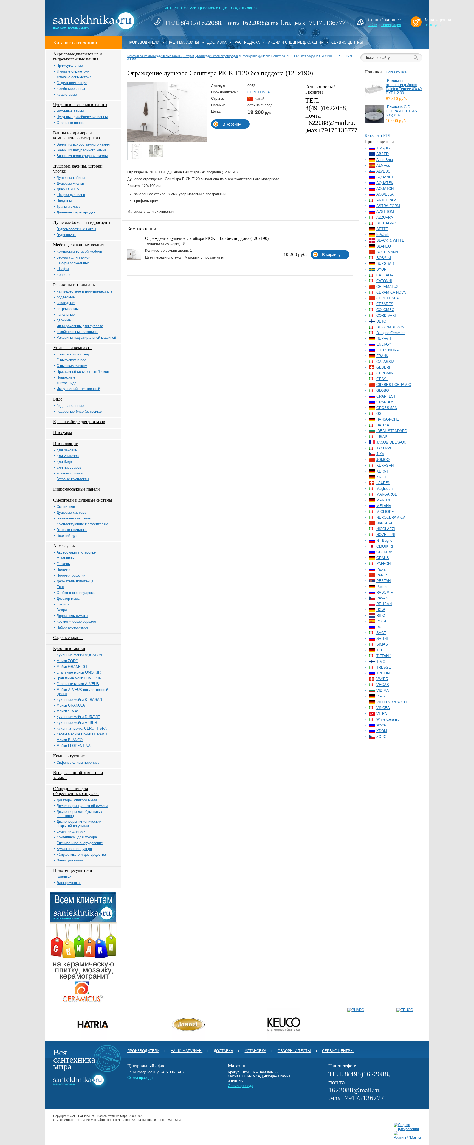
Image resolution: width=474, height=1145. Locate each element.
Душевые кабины (71, 178)
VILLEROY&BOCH (391, 702)
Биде (57, 399)
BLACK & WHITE (390, 240)
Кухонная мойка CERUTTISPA (82, 728)
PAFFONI (384, 564)
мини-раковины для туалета (80, 326)
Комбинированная (71, 89)
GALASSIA (385, 362)
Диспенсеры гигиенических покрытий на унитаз (79, 823)
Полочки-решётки (71, 575)
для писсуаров (69, 467)
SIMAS (382, 644)
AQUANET (385, 177)
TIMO (380, 662)
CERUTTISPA (258, 92)
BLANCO (383, 246)
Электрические (69, 883)
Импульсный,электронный (78, 389)
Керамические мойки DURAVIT (82, 734)
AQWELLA (385, 194)
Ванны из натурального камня (81, 150)
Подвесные (66, 377)
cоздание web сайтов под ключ (98, 1119)
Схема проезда (140, 1077)
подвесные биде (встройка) (79, 411)
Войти (372, 25)
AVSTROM (385, 212)
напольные (66, 314)
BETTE (382, 229)
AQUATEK (384, 183)
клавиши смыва (70, 473)
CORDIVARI (386, 315)
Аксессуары (64, 545)
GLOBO (382, 390)
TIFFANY (383, 656)
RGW (380, 610)
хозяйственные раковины (77, 332)
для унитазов (68, 456)
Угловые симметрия (73, 71)
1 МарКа (383, 148)
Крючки (63, 604)
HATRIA (382, 425)
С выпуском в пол (71, 360)
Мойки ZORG (67, 661)
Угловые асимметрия (74, 77)
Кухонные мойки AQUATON (79, 655)
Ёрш (60, 587)
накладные (66, 303)
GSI (379, 414)
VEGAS (382, 685)
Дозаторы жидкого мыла (77, 800)
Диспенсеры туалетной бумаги (82, 806)
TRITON (383, 673)
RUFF (381, 627)
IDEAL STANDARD (391, 431)
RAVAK (382, 598)
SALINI (382, 639)
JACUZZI (383, 448)
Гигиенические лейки (74, 518)
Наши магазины (183, 42)
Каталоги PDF (378, 135)
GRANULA (384, 402)
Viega (380, 696)
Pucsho (382, 587)
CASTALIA (385, 275)
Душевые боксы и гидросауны (81, 222)
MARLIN (383, 500)
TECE (381, 650)
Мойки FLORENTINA (74, 746)
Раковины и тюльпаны (74, 284)
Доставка (217, 42)
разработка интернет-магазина (159, 1119)
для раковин (67, 450)
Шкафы (63, 269)
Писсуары (62, 432)
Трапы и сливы (69, 206)
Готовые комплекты (73, 479)
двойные (64, 320)
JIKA (380, 454)
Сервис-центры (347, 42)
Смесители (66, 507)
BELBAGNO (386, 223)
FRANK (382, 356)
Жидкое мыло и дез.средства (81, 854)
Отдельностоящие (72, 83)
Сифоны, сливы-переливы (78, 762)
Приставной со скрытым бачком (83, 371)
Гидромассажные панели (76, 489)
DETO (381, 321)
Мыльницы (65, 558)
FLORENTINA (387, 350)
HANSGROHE (387, 419)
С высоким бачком (72, 366)
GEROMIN (384, 373)
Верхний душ (67, 535)
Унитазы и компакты (72, 347)
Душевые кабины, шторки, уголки (181, 56)
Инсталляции (65, 443)
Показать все (396, 72)
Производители (143, 42)
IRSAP (381, 437)
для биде (64, 462)
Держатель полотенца (75, 581)
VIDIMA (382, 690)
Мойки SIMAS (68, 711)
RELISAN (384, 604)
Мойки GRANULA (71, 705)
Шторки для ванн (71, 195)
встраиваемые (68, 309)
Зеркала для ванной (73, 257)
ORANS (382, 558)
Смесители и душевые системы (82, 500)
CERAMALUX (387, 287)
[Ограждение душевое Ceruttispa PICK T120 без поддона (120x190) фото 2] (156, 151)
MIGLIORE (385, 512)
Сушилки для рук (71, 831)
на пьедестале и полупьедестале (84, 291)
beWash (382, 235)
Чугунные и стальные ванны (80, 104)
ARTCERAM (386, 200)
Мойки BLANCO (70, 740)
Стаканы (63, 564)
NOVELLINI (385, 535)
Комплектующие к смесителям (82, 524)
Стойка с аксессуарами (76, 593)
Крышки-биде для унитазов (79, 421)
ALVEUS (383, 171)
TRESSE (383, 667)
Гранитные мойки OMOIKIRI (80, 678)
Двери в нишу (68, 189)
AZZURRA (384, 217)
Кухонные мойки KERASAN (79, 699)
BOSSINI (383, 258)
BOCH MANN (387, 252)
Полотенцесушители (72, 870)
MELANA (383, 506)
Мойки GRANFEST (72, 667)
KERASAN (385, 465)
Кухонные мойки (69, 648)
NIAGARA (384, 523)
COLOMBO (385, 310)
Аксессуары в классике (76, 552)
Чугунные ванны (70, 111)
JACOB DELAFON (391, 442)
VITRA (381, 714)
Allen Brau (384, 160)
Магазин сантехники (141, 56)
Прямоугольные (70, 65)
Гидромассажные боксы (76, 229)
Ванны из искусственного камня (83, 144)
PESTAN (383, 581)
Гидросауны (66, 235)
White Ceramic (388, 719)
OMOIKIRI (384, 546)
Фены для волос (70, 860)
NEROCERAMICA (390, 517)
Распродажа (247, 42)
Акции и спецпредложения (295, 42)
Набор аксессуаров (73, 627)
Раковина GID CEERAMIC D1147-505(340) (401, 111)
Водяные (64, 877)
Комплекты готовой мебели (79, 251)
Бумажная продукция (74, 849)
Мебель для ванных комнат (78, 245)
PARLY (382, 575)
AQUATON (385, 189)
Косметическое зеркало (76, 621)
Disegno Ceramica (390, 333)
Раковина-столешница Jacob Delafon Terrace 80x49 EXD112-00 (404, 87)
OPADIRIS (384, 552)
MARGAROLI (387, 494)
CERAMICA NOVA (391, 292)
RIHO (380, 615)
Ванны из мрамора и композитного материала (76, 135)
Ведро (62, 610)
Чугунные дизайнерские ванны (82, 117)
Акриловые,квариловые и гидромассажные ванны (77, 56)
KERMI (382, 471)
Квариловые (67, 94)
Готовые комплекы (72, 530)
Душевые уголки (70, 183)
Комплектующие (69, 756)
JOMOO (383, 460)
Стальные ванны (70, 123)
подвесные (66, 297)
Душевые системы (72, 512)
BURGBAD (385, 264)
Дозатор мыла (68, 598)
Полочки (63, 570)
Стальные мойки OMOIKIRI (79, 672)
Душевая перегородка (76, 212)
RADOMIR (384, 592)
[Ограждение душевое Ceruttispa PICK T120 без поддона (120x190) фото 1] (136, 151)
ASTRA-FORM (388, 206)
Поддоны (64, 201)
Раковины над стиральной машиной (86, 337)
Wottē (381, 725)
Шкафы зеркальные (73, 263)
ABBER (382, 154)
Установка (255, 1051)
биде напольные (70, 406)
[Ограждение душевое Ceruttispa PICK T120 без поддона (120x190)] (167, 140)
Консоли (63, 275)
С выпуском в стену (73, 354)
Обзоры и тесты (294, 1051)
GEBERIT (384, 367)
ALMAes (383, 165)
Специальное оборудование (80, 843)
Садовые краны (68, 637)
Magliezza (384, 489)
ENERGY (383, 344)
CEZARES (384, 304)
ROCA (381, 621)
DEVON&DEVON (390, 327)
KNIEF (381, 477)
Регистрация (391, 25)
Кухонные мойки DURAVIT (78, 717)
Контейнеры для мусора (77, 837)
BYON (381, 269)
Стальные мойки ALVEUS (78, 684)
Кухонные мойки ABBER (77, 723)
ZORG (381, 737)
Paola (380, 569)
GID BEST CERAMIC (393, 385)
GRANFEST (386, 396)
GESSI (382, 379)
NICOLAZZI (385, 529)
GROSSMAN (386, 408)
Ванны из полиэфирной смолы (82, 156)
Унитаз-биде (67, 383)
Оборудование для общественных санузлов (76, 791)
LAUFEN (383, 483)
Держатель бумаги (72, 616)
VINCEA (383, 708)
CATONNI (384, 281)
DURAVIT (384, 339)
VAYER (382, 679)
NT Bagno (384, 540)
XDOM (381, 731)
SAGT (381, 633)
